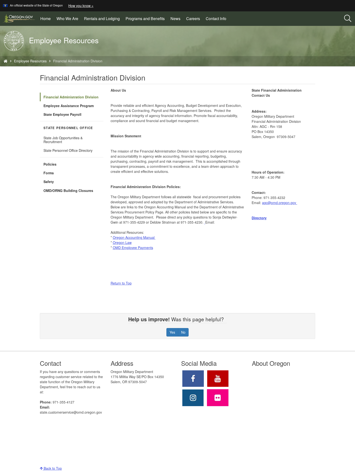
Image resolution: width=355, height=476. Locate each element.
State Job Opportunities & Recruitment (63, 139)
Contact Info (216, 18)
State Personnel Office (68, 128)
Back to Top (52, 468)
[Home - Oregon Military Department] (5, 61)
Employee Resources (30, 61)
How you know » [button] (80, 5)
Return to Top (121, 283)
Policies (50, 164)
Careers (193, 18)
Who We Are (67, 18)
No (183, 332)
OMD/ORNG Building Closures (68, 190)
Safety (48, 181)
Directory (259, 217)
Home (45, 18)
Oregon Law (122, 242)
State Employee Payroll (62, 114)
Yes (172, 332)
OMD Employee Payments (133, 247)
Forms (48, 172)
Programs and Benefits (145, 18)
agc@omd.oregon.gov (279, 202)
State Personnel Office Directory (67, 150)
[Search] (348, 18)
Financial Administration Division (71, 97)
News (175, 18)
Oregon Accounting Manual (134, 237)
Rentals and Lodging (102, 18)
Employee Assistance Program (68, 105)
